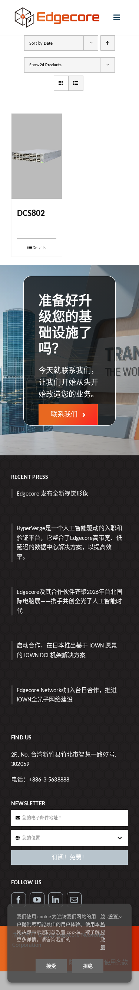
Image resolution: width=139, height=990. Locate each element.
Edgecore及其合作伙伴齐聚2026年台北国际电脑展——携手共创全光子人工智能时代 (69, 601)
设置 (113, 916)
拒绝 (88, 966)
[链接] (55, 899)
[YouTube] (37, 899)
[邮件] (74, 899)
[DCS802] (36, 156)
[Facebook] (18, 899)
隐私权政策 (102, 932)
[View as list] (76, 83)
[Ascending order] (107, 43)
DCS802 (31, 212)
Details (39, 247)
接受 (51, 966)
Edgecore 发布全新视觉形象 (52, 493)
